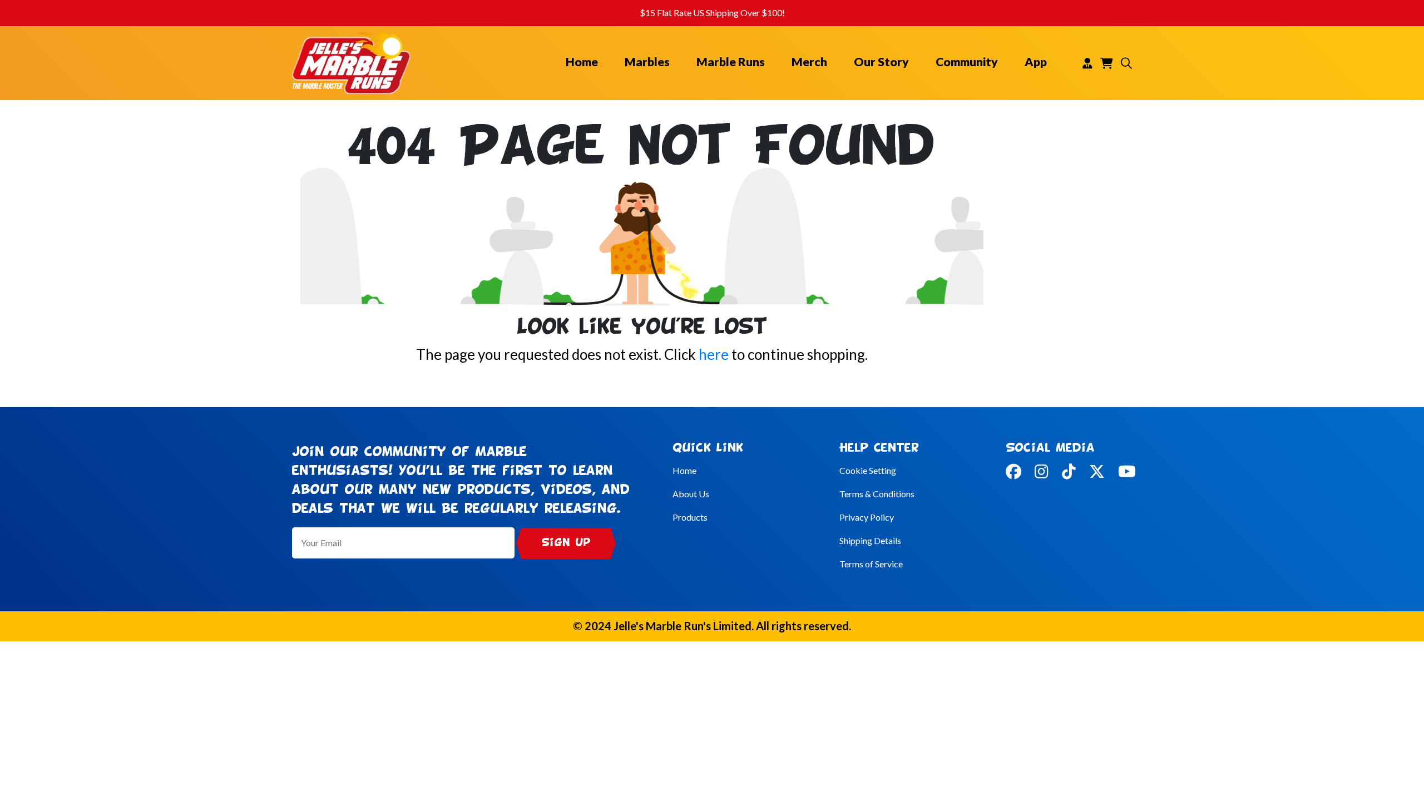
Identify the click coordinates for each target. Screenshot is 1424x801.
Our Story (881, 62)
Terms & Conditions (876, 493)
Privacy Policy (866, 517)
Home (582, 62)
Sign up (566, 543)
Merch (809, 62)
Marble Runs (730, 62)
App (1036, 62)
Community (967, 62)
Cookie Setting (867, 470)
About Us (691, 493)
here (714, 354)
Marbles (647, 62)
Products (690, 517)
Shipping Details (870, 540)
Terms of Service (871, 563)
